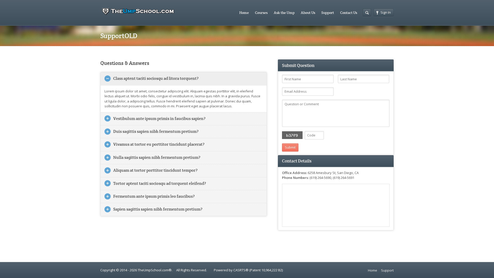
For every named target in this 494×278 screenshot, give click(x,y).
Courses (261, 12)
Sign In (386, 12)
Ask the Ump (284, 12)
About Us (308, 12)
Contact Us (348, 12)
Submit (290, 147)
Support (327, 12)
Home (244, 12)
